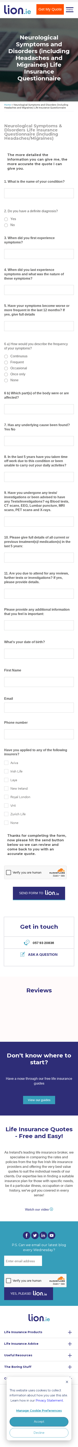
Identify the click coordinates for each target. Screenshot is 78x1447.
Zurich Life (18, 814)
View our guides (39, 1100)
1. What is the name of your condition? (34, 181)
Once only (17, 374)
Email (8, 698)
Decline (39, 1433)
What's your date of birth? (24, 642)
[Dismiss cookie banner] (67, 1382)
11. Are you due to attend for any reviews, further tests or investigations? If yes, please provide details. (36, 578)
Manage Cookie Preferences (39, 1410)
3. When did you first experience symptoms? (29, 240)
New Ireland (19, 788)
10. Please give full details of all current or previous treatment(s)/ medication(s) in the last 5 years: (37, 542)
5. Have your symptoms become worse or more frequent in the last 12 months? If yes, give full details (36, 310)
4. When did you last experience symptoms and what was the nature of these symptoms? (34, 274)
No (12, 225)
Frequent (17, 362)
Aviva (14, 762)
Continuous (18, 356)
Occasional (18, 368)
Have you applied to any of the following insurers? (35, 752)
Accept (39, 1421)
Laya (13, 779)
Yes (13, 219)
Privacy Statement (49, 1400)
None (14, 380)
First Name (12, 670)
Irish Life (16, 771)
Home (7, 104)
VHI (13, 805)
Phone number (16, 722)
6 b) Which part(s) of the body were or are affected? (36, 395)
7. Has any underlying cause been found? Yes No (37, 427)
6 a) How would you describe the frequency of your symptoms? (36, 346)
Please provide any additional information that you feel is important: (37, 612)
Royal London (20, 796)
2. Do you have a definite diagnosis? (31, 211)
